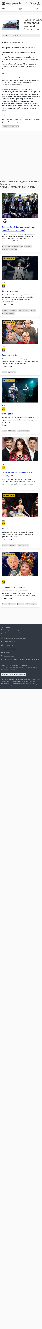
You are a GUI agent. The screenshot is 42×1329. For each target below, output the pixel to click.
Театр (34, 310)
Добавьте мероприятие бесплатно (14, 674)
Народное (28, 246)
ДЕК (3, 520)
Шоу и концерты (18, 246)
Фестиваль (7, 246)
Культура (14, 249)
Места (6, 9)
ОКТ (3, 283)
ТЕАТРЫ (19, 35)
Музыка (6, 249)
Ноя (3, 347)
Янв (3, 579)
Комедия (21, 604)
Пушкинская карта (9, 313)
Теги (38, 9)
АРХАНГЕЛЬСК (8, 35)
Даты (22, 9)
